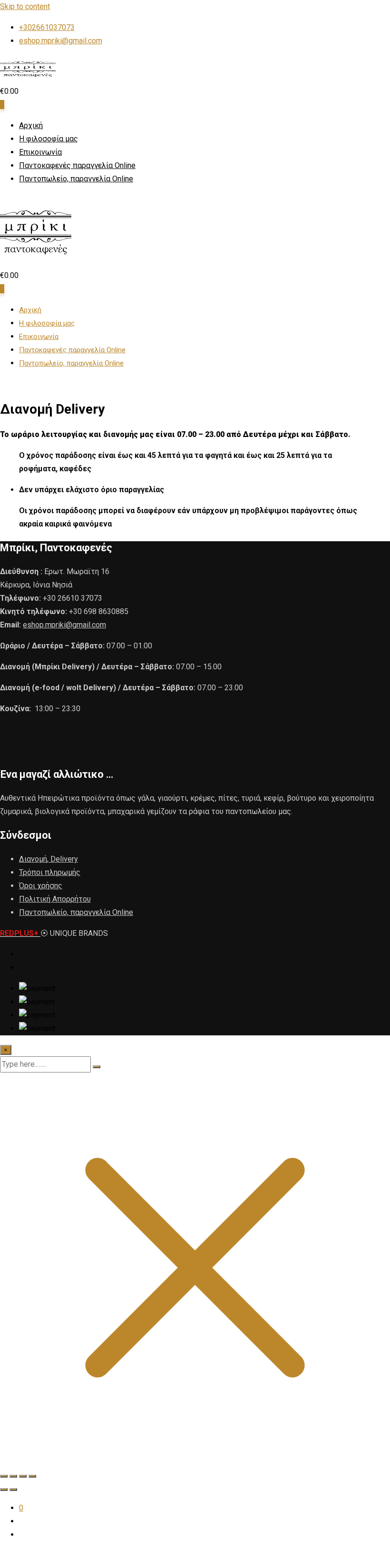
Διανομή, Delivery (48, 859)
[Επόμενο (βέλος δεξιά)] (13, 1489)
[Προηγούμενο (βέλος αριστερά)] (4, 1489)
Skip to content (25, 6)
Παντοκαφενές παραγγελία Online (77, 165)
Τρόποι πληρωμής (49, 872)
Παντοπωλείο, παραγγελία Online (76, 178)
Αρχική (31, 125)
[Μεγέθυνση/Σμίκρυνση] (4, 1476)
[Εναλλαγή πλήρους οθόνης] (13, 1476)
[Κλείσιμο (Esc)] (32, 1476)
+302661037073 (47, 27)
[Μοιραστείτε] (23, 1476)
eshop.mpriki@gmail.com (60, 40)
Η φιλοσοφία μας (48, 138)
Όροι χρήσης (40, 885)
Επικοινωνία (40, 152)
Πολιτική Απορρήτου (55, 899)
